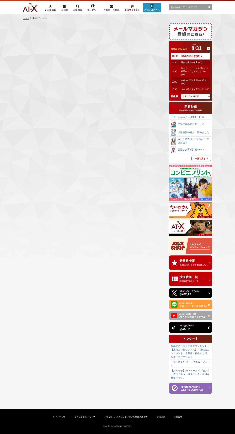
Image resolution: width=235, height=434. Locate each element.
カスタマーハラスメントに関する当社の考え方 (125, 417)
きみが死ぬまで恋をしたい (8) (195, 89)
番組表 (174, 96)
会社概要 (178, 417)
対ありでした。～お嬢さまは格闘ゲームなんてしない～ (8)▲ (194, 71)
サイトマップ (59, 417)
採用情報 (161, 417)
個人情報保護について (84, 417)
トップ (26, 18)
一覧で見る (200, 158)
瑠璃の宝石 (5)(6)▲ (192, 56)
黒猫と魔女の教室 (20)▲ (192, 62)
